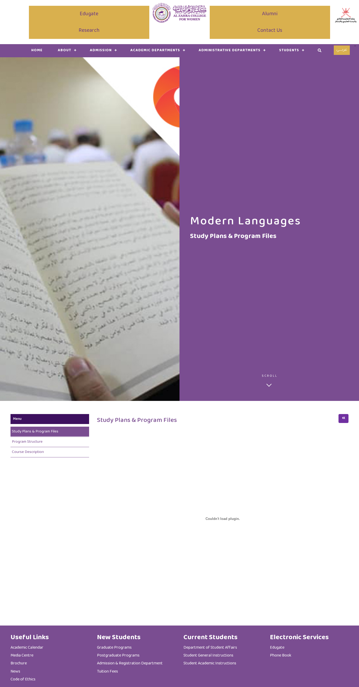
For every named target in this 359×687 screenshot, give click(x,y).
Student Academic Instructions (209, 663)
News (15, 671)
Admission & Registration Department (130, 663)
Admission (101, 50)
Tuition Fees (107, 671)
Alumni (270, 14)
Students (289, 50)
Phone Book (280, 655)
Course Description (28, 452)
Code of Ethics (23, 679)
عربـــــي (341, 50)
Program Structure (27, 441)
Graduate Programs (114, 647)
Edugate (89, 14)
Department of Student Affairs (210, 647)
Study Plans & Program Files (35, 431)
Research (89, 30)
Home (37, 50)
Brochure (19, 663)
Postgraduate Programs (118, 655)
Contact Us (269, 30)
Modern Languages (245, 221)
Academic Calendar (27, 647)
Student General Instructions (208, 655)
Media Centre (22, 655)
